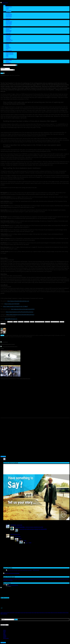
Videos (4, 19)
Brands (7, 44)
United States (62, 578)
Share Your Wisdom (10, 58)
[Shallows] (9, 346)
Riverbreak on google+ (11, 459)
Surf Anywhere (54, 321)
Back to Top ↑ (3, 456)
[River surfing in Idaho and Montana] (12, 585)
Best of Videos (9, 22)
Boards (7, 45)
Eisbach (21, 578)
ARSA (15, 321)
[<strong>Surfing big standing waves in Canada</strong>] (4, 342)
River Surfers (8, 36)
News (4, 5)
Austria (4, 578)
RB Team (2, 335)
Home (4, 630)
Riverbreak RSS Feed (22, 459)
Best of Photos (9, 15)
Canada (26, 321)
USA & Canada (9, 60)
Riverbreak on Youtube (15, 459)
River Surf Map (9, 28)
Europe (7, 61)
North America (45, 578)
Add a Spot (8, 33)
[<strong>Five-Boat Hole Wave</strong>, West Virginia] (10, 361)
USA (65, 578)
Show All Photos (6, 584)
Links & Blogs (8, 39)
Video (61, 321)
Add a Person (8, 41)
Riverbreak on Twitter (8, 459)
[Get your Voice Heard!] (36, 519)
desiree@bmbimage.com (11, 319)
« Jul (1, 607)
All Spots (7, 29)
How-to (4, 51)
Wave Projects (8, 30)
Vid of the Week (9, 21)
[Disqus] (35, 401)
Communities (8, 35)
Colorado (10, 578)
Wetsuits (7, 46)
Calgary (20, 321)
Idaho (38, 578)
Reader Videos (9, 24)
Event (27, 578)
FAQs (4, 633)
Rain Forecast (8, 31)
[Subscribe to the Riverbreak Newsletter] (11, 573)
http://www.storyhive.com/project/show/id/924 (22, 309)
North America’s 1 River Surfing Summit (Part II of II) (15, 378)
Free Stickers (8, 62)
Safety (7, 55)
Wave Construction (9, 54)
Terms (4, 637)
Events (7, 9)
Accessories (8, 47)
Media (4, 634)
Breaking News (9, 6)
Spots (4, 26)
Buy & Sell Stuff (9, 50)
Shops (7, 48)
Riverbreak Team (9, 40)
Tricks (7, 56)
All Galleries (8, 13)
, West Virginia (7, 363)
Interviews (8, 37)
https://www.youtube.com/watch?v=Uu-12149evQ (15, 306)
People (4, 34)
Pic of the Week (9, 14)
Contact (4, 636)
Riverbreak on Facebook (4, 459)
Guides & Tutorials (9, 52)
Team (4, 632)
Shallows (2, 348)
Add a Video (8, 25)
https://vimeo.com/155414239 (11, 304)
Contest (18, 578)
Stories (7, 8)
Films (31, 321)
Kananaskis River (39, 321)
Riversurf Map (6, 638)
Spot (57, 578)
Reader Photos (9, 16)
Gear (4, 43)
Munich (40, 578)
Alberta (9, 321)
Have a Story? (8, 10)
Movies (47, 321)
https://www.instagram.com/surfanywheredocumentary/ (20, 314)
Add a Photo (8, 18)
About (4, 631)
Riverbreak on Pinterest (18, 459)
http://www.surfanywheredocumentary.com (18, 301)
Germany (32, 578)
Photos (4, 11)
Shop (4, 59)
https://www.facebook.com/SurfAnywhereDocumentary (19, 312)
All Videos (8, 20)
